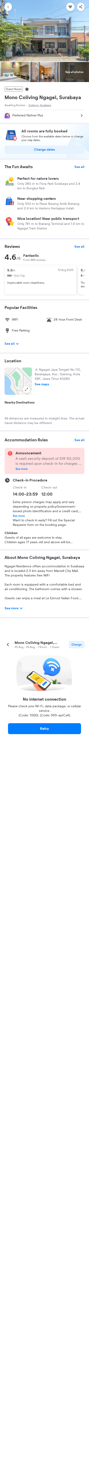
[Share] (80, 7)
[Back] (8, 7)
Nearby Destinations (20, 403)
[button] (18, 381)
